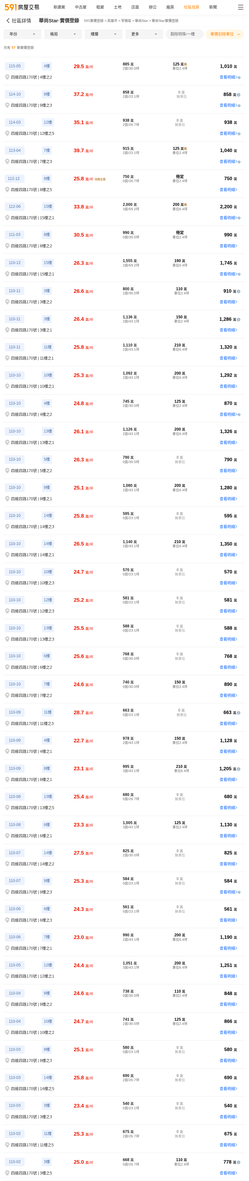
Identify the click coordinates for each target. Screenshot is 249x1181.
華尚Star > (143, 21)
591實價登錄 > (95, 21)
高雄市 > (113, 21)
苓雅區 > (127, 21)
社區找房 (191, 7)
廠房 (170, 7)
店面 (135, 7)
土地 (118, 7)
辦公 (153, 7)
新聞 (213, 7)
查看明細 (227, 77)
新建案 (59, 7)
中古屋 (81, 7)
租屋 (100, 7)
